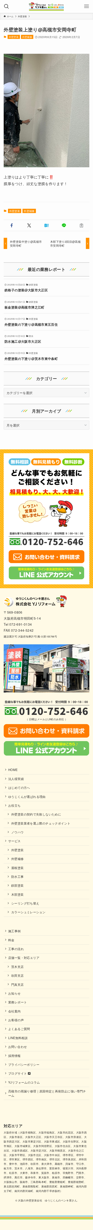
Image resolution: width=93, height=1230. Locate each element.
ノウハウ (17, 832)
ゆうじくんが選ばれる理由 (27, 796)
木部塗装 (17, 894)
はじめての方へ (19, 787)
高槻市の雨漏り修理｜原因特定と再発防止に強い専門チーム (47, 1093)
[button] (11, 225)
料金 (11, 940)
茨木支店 (17, 966)
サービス (14, 841)
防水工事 (17, 876)
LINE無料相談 (18, 1038)
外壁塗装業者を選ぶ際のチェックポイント (40, 823)
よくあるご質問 (19, 1029)
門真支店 (17, 984)
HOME (13, 770)
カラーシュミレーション (28, 912)
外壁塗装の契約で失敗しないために (36, 814)
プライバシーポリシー (23, 1064)
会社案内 (14, 1011)
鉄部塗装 (17, 885)
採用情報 (14, 1055)
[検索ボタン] (6, 6)
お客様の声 (16, 1020)
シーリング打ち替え (25, 903)
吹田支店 (17, 975)
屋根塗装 (17, 868)
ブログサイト (18, 1073)
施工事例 (14, 931)
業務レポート (17, 1002)
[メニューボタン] (86, 6)
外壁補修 (27, 36)
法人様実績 (16, 779)
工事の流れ (16, 949)
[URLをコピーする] (81, 225)
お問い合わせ (17, 1046)
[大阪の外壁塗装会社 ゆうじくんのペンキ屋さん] (46, 6)
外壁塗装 (14, 36)
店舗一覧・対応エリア (23, 957)
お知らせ (14, 993)
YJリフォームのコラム (24, 1082)
